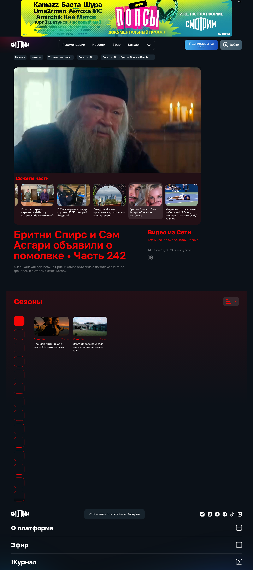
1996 (182, 240)
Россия (193, 240)
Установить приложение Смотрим (114, 514)
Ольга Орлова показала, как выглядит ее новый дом (88, 347)
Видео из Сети (87, 57)
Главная (20, 57)
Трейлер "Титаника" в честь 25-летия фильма (49, 345)
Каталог (37, 57)
